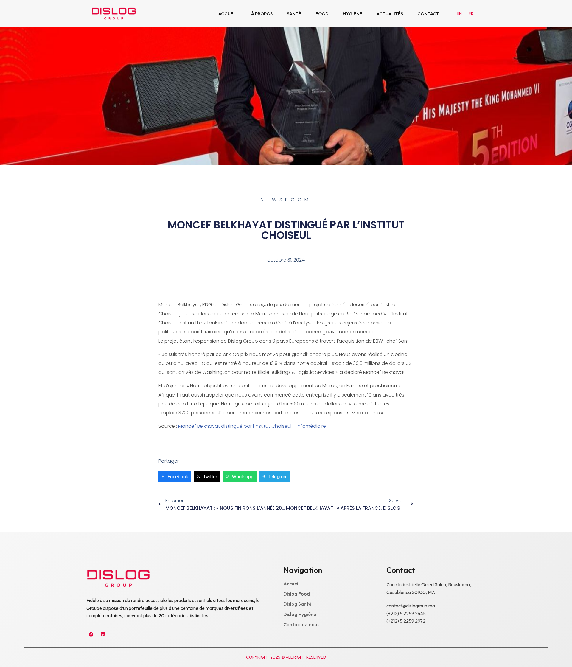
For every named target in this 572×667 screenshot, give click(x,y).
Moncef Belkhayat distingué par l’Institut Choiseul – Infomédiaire (252, 426)
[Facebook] (90, 634)
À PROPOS (262, 13)
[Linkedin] (102, 634)
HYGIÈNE (352, 13)
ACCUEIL (227, 13)
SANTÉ (294, 13)
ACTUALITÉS (390, 13)
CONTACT (428, 13)
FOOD (322, 13)
